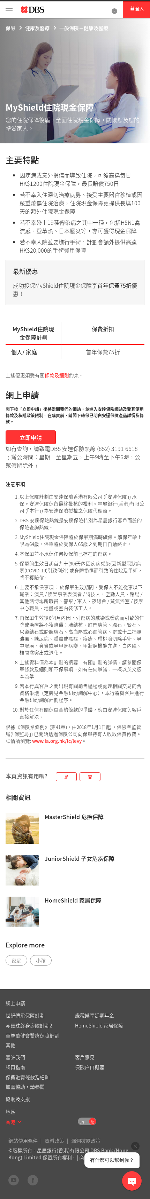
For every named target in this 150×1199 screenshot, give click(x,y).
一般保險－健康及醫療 (83, 27)
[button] (19, 1122)
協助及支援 (18, 1098)
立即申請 (31, 437)
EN (82, 1122)
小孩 (41, 960)
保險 (10, 27)
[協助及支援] (114, 10)
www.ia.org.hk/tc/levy (57, 740)
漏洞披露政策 (85, 1140)
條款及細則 (57, 375)
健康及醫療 (37, 27)
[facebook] (33, 1180)
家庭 (16, 960)
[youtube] (13, 1180)
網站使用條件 (23, 1140)
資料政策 (54, 1140)
